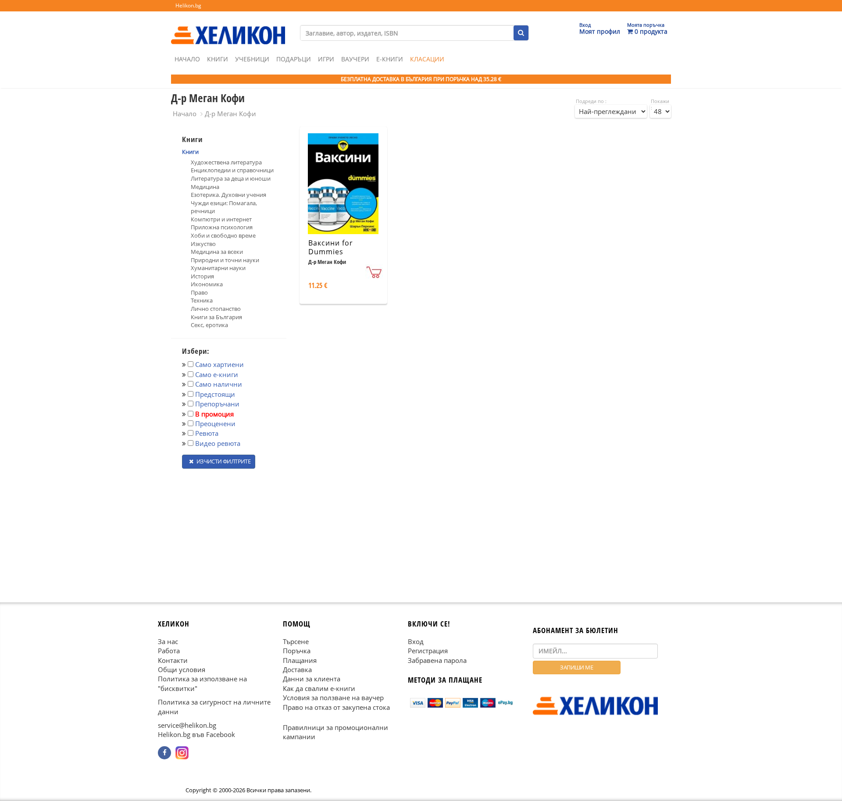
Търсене (296, 641)
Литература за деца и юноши (231, 178)
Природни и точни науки (225, 260)
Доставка (297, 669)
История (202, 276)
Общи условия (181, 669)
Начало (187, 59)
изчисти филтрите (222, 461)
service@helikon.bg (187, 725)
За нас (168, 641)
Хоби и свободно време (223, 235)
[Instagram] (182, 752)
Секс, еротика (209, 325)
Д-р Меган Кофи (230, 113)
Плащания (300, 659)
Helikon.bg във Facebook (196, 734)
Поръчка (296, 650)
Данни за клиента (311, 678)
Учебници (252, 59)
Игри (326, 59)
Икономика (207, 284)
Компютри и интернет (221, 219)
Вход (416, 641)
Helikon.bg (188, 5)
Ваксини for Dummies (330, 247)
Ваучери (355, 59)
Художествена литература (226, 162)
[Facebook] (164, 752)
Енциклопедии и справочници (232, 170)
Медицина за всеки (217, 252)
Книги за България (216, 317)
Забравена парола (437, 659)
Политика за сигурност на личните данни (214, 707)
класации (427, 59)
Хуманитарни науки (218, 268)
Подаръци (293, 59)
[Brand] (228, 27)
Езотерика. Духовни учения (228, 195)
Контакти (173, 659)
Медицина (205, 187)
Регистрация (428, 650)
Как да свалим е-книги (319, 688)
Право (199, 292)
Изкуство (203, 244)
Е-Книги (389, 59)
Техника (202, 300)
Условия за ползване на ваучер (333, 697)
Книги (217, 59)
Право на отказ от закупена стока (336, 706)
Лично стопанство (216, 309)
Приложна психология (222, 227)
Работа (169, 650)
